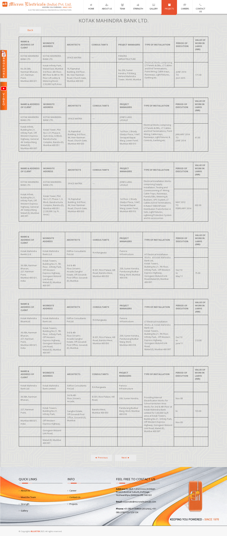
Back (30, 30)
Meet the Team (28, 497)
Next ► (126, 457)
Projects (73, 503)
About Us (25, 490)
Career (72, 490)
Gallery (24, 510)
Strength (25, 503)
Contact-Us (74, 497)
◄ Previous (101, 457)
